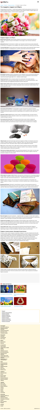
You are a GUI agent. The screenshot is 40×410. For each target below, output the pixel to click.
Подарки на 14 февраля (6, 316)
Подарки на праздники (6, 321)
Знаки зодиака (3, 346)
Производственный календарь (4, 329)
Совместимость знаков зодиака (4, 348)
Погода (1, 374)
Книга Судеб (2, 383)
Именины (2, 343)
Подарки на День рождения (7, 312)
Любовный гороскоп (4, 350)
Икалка (1, 389)
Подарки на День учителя (6, 320)
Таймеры (2, 380)
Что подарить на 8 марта (18, 306)
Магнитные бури (3, 372)
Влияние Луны (3, 369)
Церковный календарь (4, 330)
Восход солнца (3, 375)
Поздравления (3, 337)
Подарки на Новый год (6, 315)
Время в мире (3, 376)
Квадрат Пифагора (3, 386)
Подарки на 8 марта (5, 317)
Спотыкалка (2, 392)
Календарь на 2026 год (4, 327)
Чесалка (2, 388)
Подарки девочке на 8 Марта (5, 306)
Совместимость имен (4, 355)
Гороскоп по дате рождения (3, 354)
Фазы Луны (2, 368)
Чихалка (2, 387)
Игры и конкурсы (3, 401)
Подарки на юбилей (5, 313)
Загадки (1, 400)
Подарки (2, 402)
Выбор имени (2, 341)
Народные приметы (4, 397)
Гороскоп (2, 349)
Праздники (2, 336)
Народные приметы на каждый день (4, 396)
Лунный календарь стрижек (3, 365)
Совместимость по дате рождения (4, 357)
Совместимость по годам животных (3, 359)
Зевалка (2, 391)
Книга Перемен (3, 384)
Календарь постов (3, 331)
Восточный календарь (4, 352)
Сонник (1, 405)
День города (2, 338)
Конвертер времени (4, 379)
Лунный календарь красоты (3, 367)
